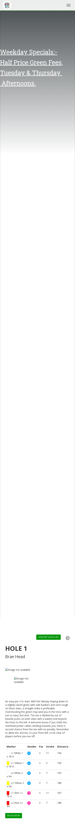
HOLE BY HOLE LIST (48, 637)
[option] (37, 670)
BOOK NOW (13, 815)
